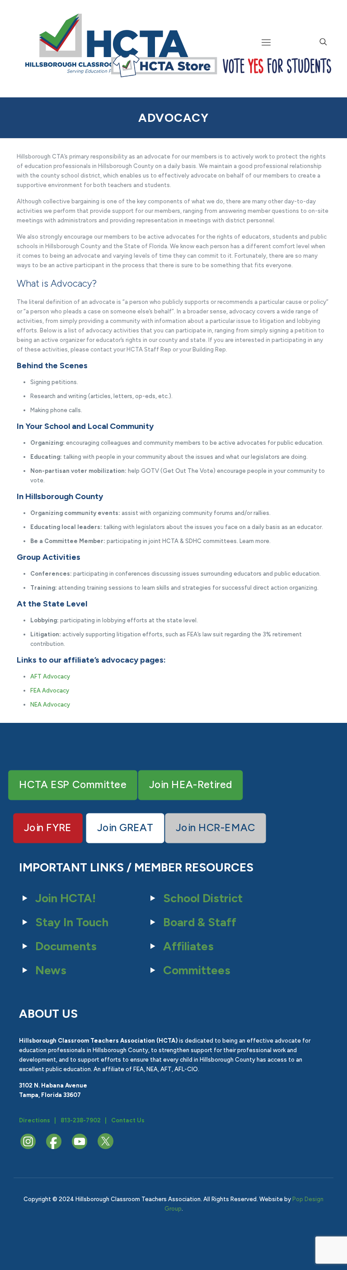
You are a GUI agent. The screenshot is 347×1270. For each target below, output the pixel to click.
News (50, 970)
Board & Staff (199, 922)
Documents (66, 946)
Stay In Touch (71, 922)
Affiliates (188, 946)
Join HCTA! (65, 898)
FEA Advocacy (49, 690)
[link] (164, 65)
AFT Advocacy (50, 676)
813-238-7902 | (84, 1120)
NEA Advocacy (50, 704)
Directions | (37, 1120)
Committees (196, 970)
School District (203, 898)
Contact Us (128, 1120)
